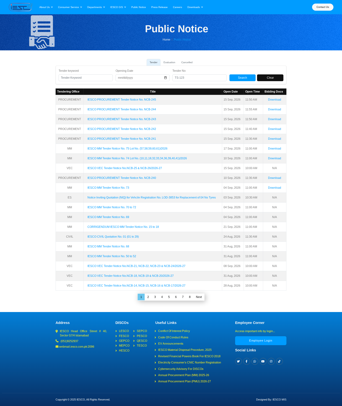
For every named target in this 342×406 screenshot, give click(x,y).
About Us (44, 7)
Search (242, 77)
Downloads (193, 7)
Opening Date (124, 70)
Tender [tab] (153, 62)
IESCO (81, 399)
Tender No (179, 70)
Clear (270, 77)
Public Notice (138, 7)
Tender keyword (69, 70)
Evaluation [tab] (169, 62)
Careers (177, 7)
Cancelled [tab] (187, 62)
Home (166, 39)
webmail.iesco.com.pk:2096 (76, 346)
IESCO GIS (116, 7)
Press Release (159, 7)
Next (199, 296)
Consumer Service (68, 7)
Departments (94, 7)
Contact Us (323, 7)
